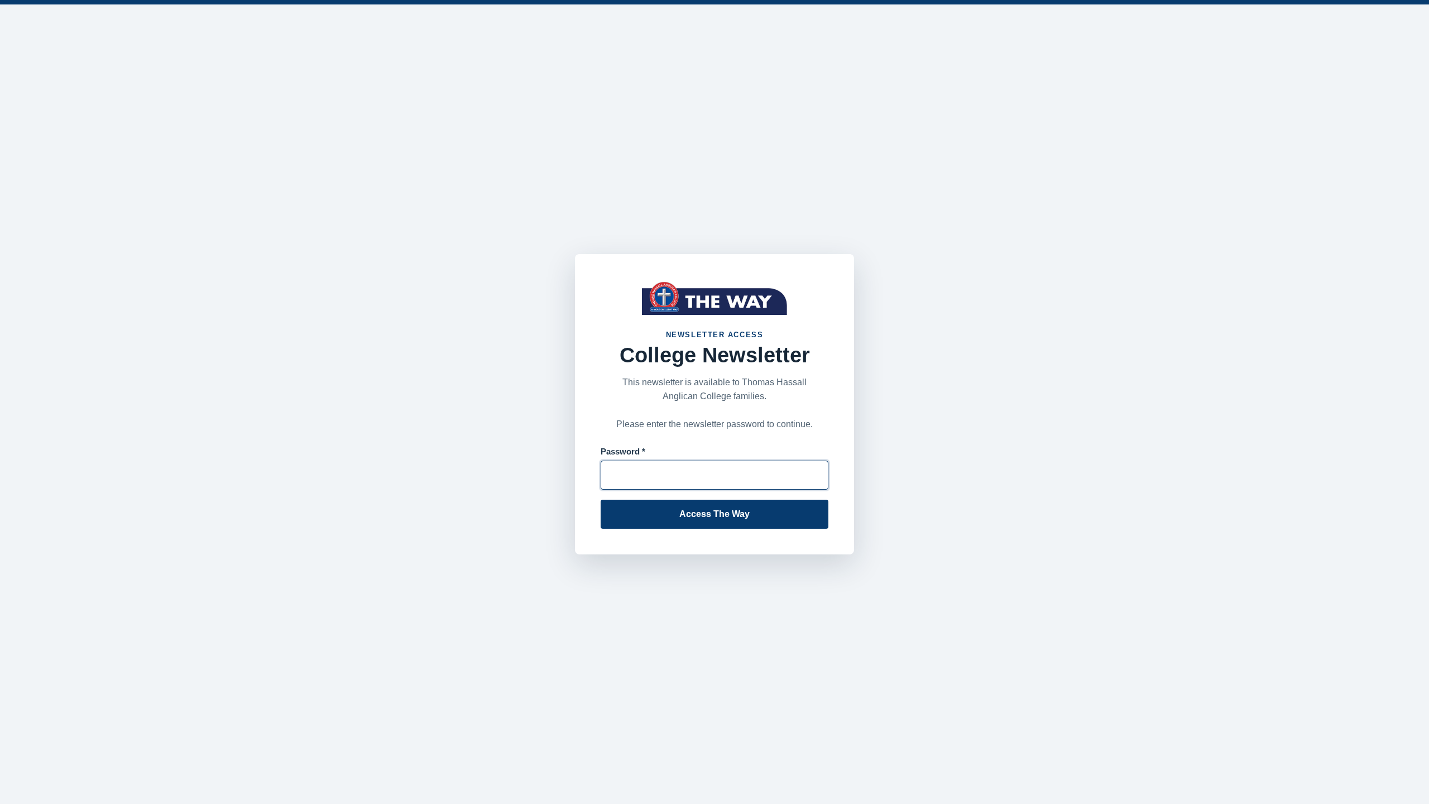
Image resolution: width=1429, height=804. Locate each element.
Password (623, 451)
